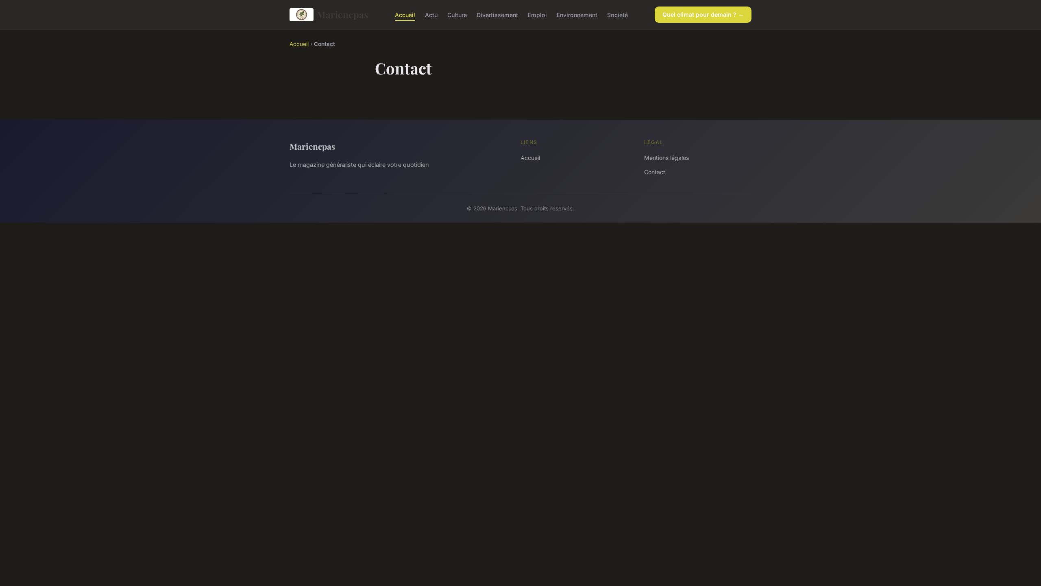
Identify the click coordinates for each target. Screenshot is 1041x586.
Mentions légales (666, 157)
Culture (457, 14)
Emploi (537, 14)
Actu (431, 14)
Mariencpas (342, 14)
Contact (654, 171)
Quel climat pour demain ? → (703, 14)
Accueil (405, 14)
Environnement (577, 14)
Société (617, 14)
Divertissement (497, 14)
